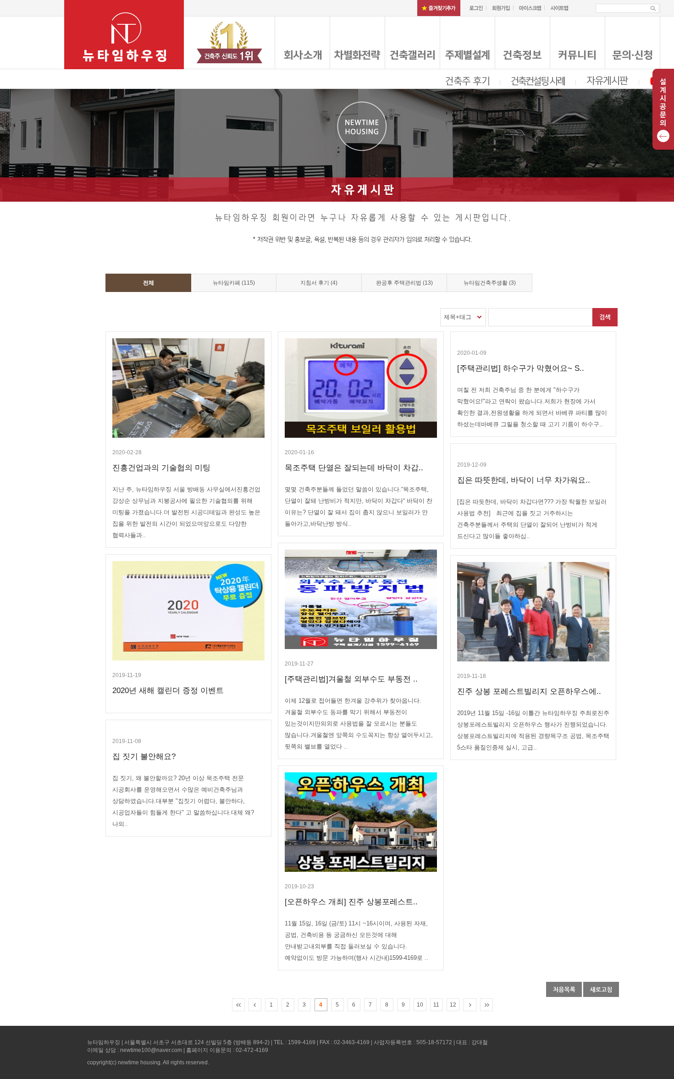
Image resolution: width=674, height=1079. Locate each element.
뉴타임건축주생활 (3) (490, 283)
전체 (148, 283)
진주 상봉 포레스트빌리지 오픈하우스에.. (529, 691)
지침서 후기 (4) (318, 283)
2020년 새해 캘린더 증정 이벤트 (168, 690)
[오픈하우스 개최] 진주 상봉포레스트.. (351, 901)
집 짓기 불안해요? (144, 756)
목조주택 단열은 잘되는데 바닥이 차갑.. (354, 467)
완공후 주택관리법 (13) (404, 283)
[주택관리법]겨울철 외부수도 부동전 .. (351, 679)
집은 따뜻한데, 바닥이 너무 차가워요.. (523, 480)
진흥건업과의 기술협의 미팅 (161, 467)
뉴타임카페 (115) (234, 283)
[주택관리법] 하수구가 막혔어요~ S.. (520, 368)
